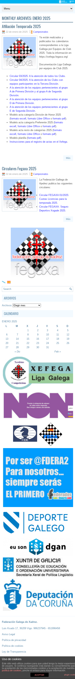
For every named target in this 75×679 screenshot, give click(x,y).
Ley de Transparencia (14, 651)
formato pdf (59, 118)
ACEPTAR (39, 675)
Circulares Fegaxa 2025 (19, 168)
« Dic (17, 351)
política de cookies (11, 670)
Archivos (7, 305)
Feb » (57, 351)
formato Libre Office (39, 118)
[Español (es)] (9, 281)
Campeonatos (40, 32)
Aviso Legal (8, 634)
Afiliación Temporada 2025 (21, 26)
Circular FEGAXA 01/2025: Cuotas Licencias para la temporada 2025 (54, 199)
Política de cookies (12, 645)
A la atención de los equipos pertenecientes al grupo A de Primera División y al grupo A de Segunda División (39, 91)
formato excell (18, 118)
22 (28, 343)
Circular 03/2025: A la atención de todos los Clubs (37, 76)
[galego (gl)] (3, 281)
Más (68, 158)
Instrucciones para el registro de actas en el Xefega (38, 141)
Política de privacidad (14, 640)
